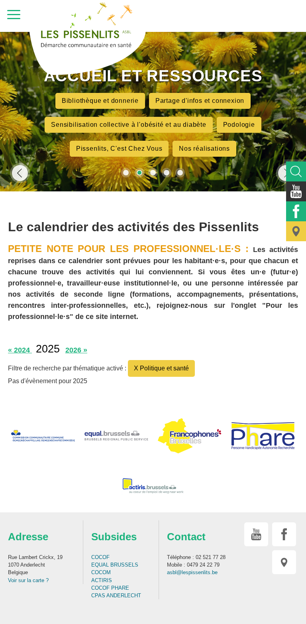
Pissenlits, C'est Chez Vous (119, 148)
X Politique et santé (161, 368)
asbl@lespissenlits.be (192, 572)
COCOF (100, 557)
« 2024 (20, 350)
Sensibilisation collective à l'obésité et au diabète (128, 124)
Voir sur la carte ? (28, 580)
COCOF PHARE (110, 588)
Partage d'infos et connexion (199, 100)
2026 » (76, 350)
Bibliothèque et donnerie (100, 100)
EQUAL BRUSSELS (114, 565)
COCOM (101, 572)
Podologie (239, 124)
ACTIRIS (101, 580)
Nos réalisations (204, 148)
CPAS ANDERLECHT (116, 595)
